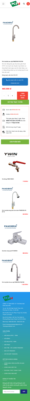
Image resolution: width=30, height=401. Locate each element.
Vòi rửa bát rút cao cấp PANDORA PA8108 (13, 282)
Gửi (24, 391)
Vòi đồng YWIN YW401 (8, 179)
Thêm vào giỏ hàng (22, 96)
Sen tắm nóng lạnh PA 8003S (9, 250)
